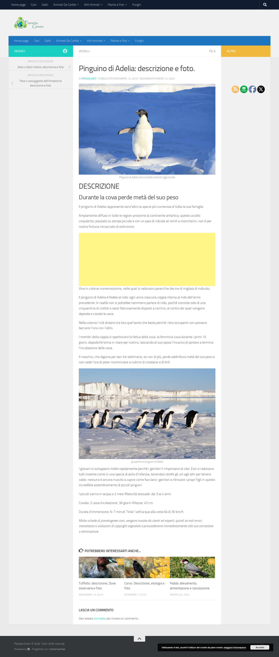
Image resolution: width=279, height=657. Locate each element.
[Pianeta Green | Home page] (28, 22)
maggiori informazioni (235, 647)
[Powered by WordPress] (28, 649)
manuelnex (89, 78)
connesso (100, 618)
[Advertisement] (147, 259)
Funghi (136, 4)
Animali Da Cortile (64, 4)
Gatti (45, 4)
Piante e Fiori (116, 4)
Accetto (260, 647)
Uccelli (84, 51)
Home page (18, 4)
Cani (33, 4)
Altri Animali (92, 4)
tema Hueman (57, 649)
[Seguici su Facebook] (65, 51)
